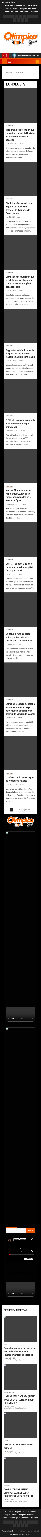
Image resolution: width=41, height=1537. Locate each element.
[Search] (33, 61)
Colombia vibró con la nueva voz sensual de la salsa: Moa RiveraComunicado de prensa (20, 1351)
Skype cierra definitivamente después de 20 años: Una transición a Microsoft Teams (20, 353)
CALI (7, 5)
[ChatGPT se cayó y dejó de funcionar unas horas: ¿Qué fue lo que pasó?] (20, 539)
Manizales (32, 9)
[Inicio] (4, 61)
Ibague (8, 9)
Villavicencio (24, 12)
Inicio (12, 5)
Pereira (34, 5)
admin (22, 143)
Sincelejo (14, 12)
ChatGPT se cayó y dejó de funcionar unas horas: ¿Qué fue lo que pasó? (19, 567)
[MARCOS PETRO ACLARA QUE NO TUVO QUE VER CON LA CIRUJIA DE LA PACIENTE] (20, 1377)
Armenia (26, 5)
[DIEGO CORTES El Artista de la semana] (20, 1425)
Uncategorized (9, 1392)
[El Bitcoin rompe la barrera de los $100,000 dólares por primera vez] (20, 396)
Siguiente (26, 810)
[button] (9, 61)
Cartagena (23, 9)
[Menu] (9, 61)
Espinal (7, 12)
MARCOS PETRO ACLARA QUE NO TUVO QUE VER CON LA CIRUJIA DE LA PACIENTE (19, 1400)
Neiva (15, 9)
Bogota (19, 5)
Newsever (14, 1534)
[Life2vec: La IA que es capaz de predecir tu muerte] (20, 753)
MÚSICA (6, 1344)
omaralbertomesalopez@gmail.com (15, 1360)
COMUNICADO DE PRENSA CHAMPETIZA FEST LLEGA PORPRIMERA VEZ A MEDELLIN (18, 1493)
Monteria (34, 12)
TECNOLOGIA (9, 125)
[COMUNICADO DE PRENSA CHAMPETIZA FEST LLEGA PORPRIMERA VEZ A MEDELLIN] (20, 1470)
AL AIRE (9, 1225)
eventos (6, 1485)
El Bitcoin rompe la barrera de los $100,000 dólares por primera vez (20, 423)
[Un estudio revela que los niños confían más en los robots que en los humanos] (20, 609)
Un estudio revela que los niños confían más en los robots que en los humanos (19, 637)
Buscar (30, 1230)
